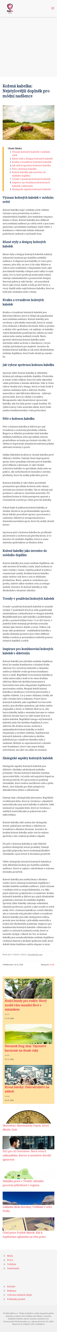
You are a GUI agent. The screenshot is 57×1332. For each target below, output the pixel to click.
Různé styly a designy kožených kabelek (32, 158)
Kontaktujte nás (35, 954)
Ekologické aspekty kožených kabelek (31, 189)
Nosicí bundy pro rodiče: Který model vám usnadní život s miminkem (26, 1005)
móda (52, 964)
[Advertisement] (28, 47)
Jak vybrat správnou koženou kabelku (31, 165)
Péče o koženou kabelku (24, 168)
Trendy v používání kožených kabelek (31, 179)
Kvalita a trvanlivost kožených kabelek (31, 161)
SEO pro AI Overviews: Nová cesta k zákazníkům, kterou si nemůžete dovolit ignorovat (27, 1155)
